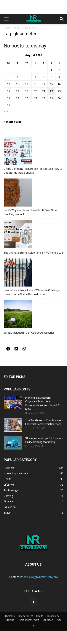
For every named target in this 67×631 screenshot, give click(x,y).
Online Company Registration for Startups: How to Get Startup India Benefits (33, 170)
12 (26, 84)
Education (48, 619)
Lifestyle (10, 619)
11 (17, 84)
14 (43, 84)
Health (39, 616)
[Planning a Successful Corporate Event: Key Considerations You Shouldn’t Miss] (13, 402)
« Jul (6, 111)
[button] (6, 19)
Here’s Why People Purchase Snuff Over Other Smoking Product (31, 212)
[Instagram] (24, 350)
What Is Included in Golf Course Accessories (29, 332)
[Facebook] (8, 350)
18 (17, 91)
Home (7, 28)
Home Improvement (28, 619)
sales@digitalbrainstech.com (41, 577)
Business (10, 616)
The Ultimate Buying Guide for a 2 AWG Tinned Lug (33, 252)
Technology (53, 616)
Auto (59, 619)
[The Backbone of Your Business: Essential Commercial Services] (13, 425)
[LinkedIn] (16, 350)
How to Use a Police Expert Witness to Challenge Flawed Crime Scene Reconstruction (32, 292)
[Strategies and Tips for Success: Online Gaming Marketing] (13, 443)
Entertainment (25, 616)
